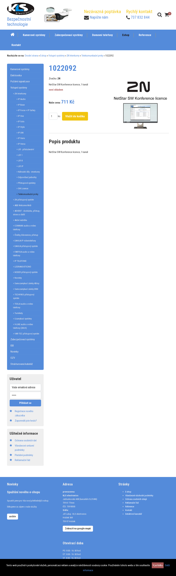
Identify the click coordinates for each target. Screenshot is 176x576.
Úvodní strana (31, 55)
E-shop (128, 491)
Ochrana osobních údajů (136, 499)
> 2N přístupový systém (23, 199)
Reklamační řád (132, 502)
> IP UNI (20, 132)
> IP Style (20, 127)
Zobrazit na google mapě (78, 528)
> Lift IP (19, 166)
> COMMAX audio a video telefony (24, 227)
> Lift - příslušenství (25, 149)
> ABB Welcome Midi (22, 205)
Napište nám (99, 17)
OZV (12, 357)
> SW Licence (22, 188)
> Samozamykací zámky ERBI (25, 289)
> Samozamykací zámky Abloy (26, 283)
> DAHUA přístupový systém (25, 246)
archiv (12, 516)
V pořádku (158, 565)
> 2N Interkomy (19, 93)
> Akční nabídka (20, 220)
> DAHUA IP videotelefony (24, 240)
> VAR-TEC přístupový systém (26, 333)
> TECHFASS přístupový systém (23, 296)
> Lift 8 (19, 160)
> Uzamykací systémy (22, 318)
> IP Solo (20, 121)
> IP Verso (20, 144)
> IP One (20, 116)
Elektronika (16, 75)
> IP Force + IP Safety (25, 110)
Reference (129, 506)
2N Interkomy (73, 55)
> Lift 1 (19, 155)
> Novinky (17, 278)
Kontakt (128, 510)
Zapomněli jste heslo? (26, 420)
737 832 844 (140, 17)
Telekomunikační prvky (92, 55)
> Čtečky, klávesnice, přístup (25, 235)
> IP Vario (20, 138)
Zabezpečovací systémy (22, 339)
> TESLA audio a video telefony (23, 306)
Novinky (14, 351)
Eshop (43, 55)
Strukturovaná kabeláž (21, 364)
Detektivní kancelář (133, 514)
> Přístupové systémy (25, 183)
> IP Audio (21, 99)
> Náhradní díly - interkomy (28, 171)
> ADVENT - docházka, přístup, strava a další (26, 213)
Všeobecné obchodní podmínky (139, 495)
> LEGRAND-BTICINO (22, 266)
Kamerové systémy (19, 69)
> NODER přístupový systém (25, 272)
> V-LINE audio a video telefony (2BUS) (23, 326)
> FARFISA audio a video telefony (24, 254)
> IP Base (20, 104)
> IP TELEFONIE (19, 261)
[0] (166, 15)
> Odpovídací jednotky (26, 177)
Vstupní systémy (56, 55)
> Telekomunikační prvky (27, 194)
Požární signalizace (20, 81)
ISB (12, 345)
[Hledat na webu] (159, 15)
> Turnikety (18, 313)
